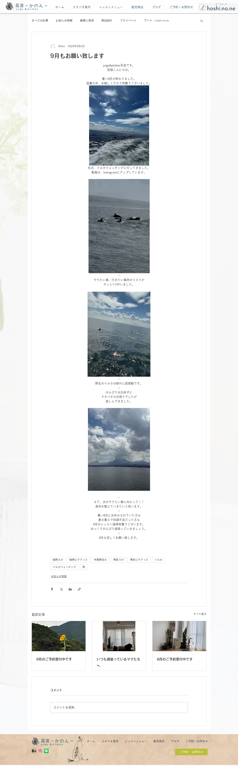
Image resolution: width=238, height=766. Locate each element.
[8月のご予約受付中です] (179, 636)
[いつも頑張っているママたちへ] (119, 636)
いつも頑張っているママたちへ (118, 663)
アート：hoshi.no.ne (156, 20)
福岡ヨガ (58, 559)
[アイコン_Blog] (34, 751)
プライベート (128, 20)
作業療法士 (100, 559)
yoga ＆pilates (27, 9)
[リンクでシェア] (79, 589)
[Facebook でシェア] (52, 589)
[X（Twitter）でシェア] (61, 589)
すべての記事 (40, 20)
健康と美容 (87, 20)
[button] (201, 20)
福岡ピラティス (78, 559)
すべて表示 (199, 614)
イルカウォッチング (64, 567)
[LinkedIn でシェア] (70, 589)
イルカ (158, 559)
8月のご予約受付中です (175, 659)
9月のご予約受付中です (54, 659)
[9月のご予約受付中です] (59, 636)
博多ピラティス (139, 559)
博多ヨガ (118, 559)
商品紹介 (106, 20)
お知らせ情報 (64, 20)
